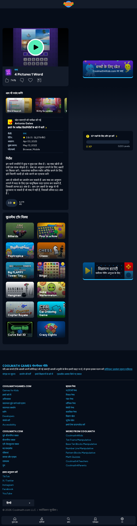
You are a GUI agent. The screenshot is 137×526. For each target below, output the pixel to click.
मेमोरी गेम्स (70, 407)
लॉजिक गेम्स (71, 403)
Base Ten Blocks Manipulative (81, 444)
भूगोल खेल (70, 420)
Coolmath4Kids (74, 435)
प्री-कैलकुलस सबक (11, 444)
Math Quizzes (73, 457)
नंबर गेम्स (69, 399)
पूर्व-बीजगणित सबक (11, 435)
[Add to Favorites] (30, 80)
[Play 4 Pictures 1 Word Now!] (35, 47)
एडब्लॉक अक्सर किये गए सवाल (69, 374)
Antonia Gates (24, 123)
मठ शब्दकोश (7, 448)
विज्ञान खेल (70, 416)
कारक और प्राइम (9, 457)
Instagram (8, 485)
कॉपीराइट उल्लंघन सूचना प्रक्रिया (118, 369)
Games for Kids (11, 390)
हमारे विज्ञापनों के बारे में (44, 374)
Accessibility (9, 424)
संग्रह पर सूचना (9, 374)
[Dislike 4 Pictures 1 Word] (22, 80)
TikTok (6, 476)
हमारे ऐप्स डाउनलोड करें (75, 424)
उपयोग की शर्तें (25, 374)
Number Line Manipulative (79, 448)
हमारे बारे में (7, 394)
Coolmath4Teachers (77, 461)
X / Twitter (8, 480)
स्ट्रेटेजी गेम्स (71, 390)
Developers (8, 416)
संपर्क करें (6, 420)
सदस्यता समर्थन (9, 407)
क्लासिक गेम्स (71, 411)
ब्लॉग (4, 411)
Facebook (8, 489)
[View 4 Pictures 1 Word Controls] (39, 80)
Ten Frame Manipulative (78, 439)
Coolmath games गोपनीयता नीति (25, 366)
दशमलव (6, 461)
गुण (4, 465)
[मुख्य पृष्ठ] (68, 4)
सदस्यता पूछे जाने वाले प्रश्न (14, 403)
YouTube (7, 493)
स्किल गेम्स (70, 394)
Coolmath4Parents (76, 465)
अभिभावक (7, 399)
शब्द (16, 69)
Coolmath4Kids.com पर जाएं (108, 71)
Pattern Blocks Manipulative (80, 452)
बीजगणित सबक (9, 439)
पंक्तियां (6, 452)
